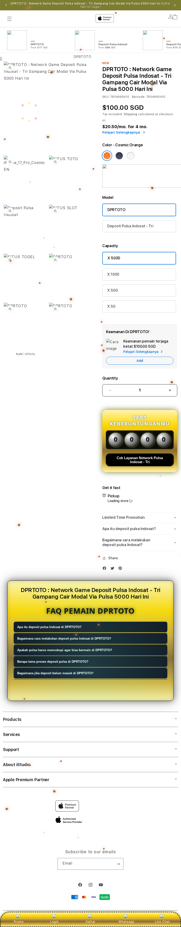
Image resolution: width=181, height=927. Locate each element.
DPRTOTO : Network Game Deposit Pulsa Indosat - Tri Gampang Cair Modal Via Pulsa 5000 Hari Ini (90, 5)
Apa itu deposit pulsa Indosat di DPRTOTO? (49, 627)
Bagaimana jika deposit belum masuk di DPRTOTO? (55, 673)
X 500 (112, 290)
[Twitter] (113, 569)
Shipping (130, 114)
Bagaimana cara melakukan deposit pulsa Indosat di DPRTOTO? (64, 638)
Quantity (110, 378)
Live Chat (162, 921)
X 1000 (113, 274)
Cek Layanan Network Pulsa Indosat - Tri (140, 460)
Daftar (90, 921)
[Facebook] (105, 569)
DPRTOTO (116, 210)
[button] (139, 517)
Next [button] (175, 5)
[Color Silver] (130, 155)
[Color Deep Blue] (119, 155)
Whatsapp (126, 921)
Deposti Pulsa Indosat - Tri (130, 226)
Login (54, 921)
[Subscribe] (118, 864)
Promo (19, 921)
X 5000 (113, 258)
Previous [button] (6, 5)
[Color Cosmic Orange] (107, 155)
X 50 (111, 306)
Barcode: (138, 96)
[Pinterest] (121, 569)
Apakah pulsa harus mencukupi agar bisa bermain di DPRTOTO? (64, 650)
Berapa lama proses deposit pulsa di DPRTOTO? (52, 661)
